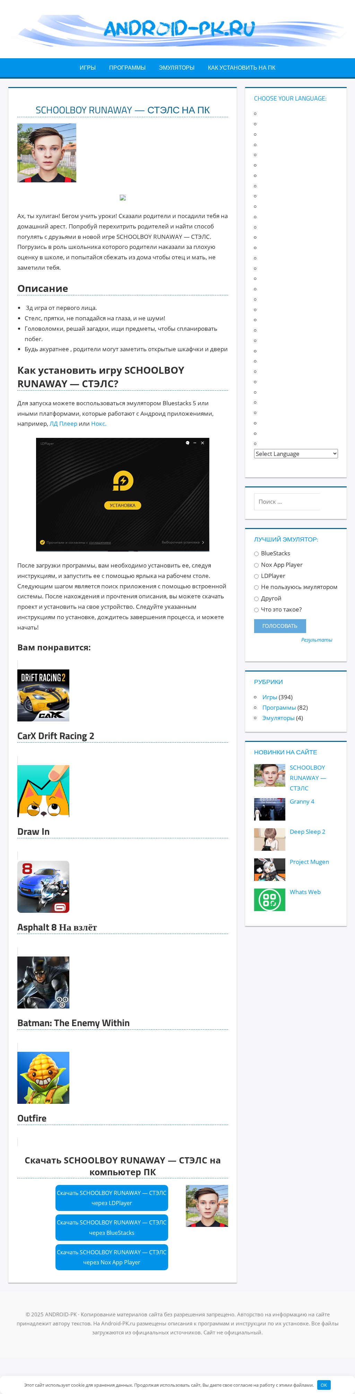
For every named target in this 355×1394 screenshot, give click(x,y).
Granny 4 (302, 801)
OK (324, 1385)
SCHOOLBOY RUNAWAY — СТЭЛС (308, 777)
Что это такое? (281, 609)
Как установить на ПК (241, 67)
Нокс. (99, 423)
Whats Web (305, 892)
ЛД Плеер (63, 423)
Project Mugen (309, 862)
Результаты (316, 639)
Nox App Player (281, 565)
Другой (271, 598)
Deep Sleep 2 (308, 831)
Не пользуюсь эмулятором (299, 587)
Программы (127, 67)
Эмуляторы (176, 67)
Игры (88, 67)
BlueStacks (275, 553)
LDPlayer (272, 576)
